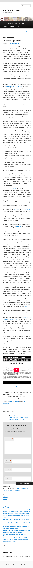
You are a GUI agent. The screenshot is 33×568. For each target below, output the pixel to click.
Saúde (11, 401)
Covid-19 (17, 23)
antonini (17, 401)
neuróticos (18, 226)
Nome (8, 460)
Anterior (5, 32)
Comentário (9, 438)
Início (4, 23)
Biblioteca (10, 23)
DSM (23, 23)
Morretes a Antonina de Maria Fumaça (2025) (15, 538)
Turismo (18, 26)
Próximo (28, 32)
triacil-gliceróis (27, 209)
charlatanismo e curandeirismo (13, 86)
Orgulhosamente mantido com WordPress (16, 565)
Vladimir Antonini (11, 10)
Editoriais (5, 26)
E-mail (8, 469)
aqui (26, 306)
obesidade (13, 189)
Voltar (16, 387)
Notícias (12, 26)
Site (7, 478)
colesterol (16, 209)
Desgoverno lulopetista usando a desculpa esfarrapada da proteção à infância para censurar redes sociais (16, 515)
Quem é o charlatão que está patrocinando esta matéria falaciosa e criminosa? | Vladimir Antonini (19, 417)
